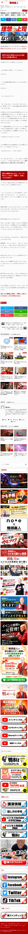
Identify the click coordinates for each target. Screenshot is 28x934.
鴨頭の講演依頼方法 (12, 923)
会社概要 (15, 925)
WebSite (5, 419)
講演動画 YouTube (4, 923)
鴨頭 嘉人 (8, 407)
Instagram (22, 419)
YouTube (14, 421)
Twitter (10, 419)
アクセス (20, 925)
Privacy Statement (7, 927)
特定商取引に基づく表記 (8, 925)
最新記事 (4, 302)
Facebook (16, 419)
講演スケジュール (20, 923)
